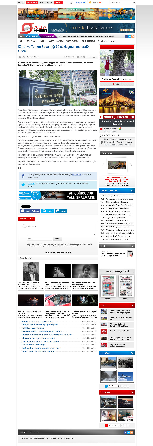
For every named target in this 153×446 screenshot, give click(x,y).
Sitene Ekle (49, 2)
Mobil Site (58, 2)
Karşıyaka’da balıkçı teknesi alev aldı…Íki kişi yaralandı (116, 225)
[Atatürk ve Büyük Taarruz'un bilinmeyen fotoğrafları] (126, 363)
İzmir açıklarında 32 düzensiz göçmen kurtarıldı (37, 321)
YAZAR (103, 246)
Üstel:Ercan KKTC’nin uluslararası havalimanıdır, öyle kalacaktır (114, 222)
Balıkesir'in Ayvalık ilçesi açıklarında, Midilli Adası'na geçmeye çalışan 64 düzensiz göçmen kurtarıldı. (30, 314)
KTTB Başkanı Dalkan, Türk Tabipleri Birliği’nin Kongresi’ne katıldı (115, 209)
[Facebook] (20, 57)
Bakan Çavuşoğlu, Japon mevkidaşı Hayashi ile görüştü (40, 325)
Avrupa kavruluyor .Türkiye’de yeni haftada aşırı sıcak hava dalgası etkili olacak (117, 234)
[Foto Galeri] (32, 36)
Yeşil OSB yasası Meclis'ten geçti (33, 328)
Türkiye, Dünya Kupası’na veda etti (121, 318)
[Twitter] (23, 57)
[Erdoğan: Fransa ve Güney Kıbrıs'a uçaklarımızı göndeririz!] (126, 415)
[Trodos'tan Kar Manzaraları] (108, 376)
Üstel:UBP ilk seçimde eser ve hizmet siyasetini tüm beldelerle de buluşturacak (116, 228)
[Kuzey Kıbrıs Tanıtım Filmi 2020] (108, 402)
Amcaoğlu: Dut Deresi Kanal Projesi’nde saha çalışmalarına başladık (116, 206)
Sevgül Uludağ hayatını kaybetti (113, 218)
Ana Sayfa (21, 2)
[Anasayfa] (21, 36)
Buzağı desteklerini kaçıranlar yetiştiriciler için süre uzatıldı (41, 348)
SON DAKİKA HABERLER (109, 191)
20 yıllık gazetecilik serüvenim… (114, 196)
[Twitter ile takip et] (129, 36)
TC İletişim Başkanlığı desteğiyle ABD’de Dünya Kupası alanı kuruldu (119, 325)
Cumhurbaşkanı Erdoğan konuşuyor (33, 345)
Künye (31, 432)
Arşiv (41, 2)
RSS (38, 432)
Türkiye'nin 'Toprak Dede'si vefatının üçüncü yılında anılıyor (117, 80)
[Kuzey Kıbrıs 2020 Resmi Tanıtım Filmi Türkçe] (126, 402)
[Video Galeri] (48, 36)
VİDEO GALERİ (105, 392)
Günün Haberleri (32, 2)
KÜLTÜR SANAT (107, 153)
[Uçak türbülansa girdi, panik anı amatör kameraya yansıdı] (108, 415)
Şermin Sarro (113, 254)
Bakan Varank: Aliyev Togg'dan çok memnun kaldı (38, 338)
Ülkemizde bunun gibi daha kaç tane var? (117, 199)
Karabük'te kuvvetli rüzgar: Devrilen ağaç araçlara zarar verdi (42, 331)
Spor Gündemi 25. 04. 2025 (119, 331)
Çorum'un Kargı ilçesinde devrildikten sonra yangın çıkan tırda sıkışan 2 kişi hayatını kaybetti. (84, 314)
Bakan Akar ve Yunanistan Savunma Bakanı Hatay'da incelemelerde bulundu (47, 335)
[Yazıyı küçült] (89, 57)
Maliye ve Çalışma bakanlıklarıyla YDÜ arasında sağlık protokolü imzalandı (116, 216)
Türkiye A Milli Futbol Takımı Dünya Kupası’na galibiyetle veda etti (120, 312)
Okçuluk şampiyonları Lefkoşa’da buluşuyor (117, 345)
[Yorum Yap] (78, 57)
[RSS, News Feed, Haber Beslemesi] (132, 36)
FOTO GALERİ (105, 353)
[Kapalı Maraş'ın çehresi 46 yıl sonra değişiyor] (108, 363)
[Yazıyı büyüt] (94, 57)
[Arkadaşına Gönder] (81, 57)
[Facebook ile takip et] (126, 36)
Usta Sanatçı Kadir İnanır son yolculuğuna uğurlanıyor (117, 231)
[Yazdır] (84, 57)
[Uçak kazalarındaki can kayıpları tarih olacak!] (126, 376)
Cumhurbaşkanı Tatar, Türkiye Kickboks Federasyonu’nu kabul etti (120, 338)
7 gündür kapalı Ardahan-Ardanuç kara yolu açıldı (38, 351)
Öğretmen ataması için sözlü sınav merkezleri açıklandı (40, 341)
